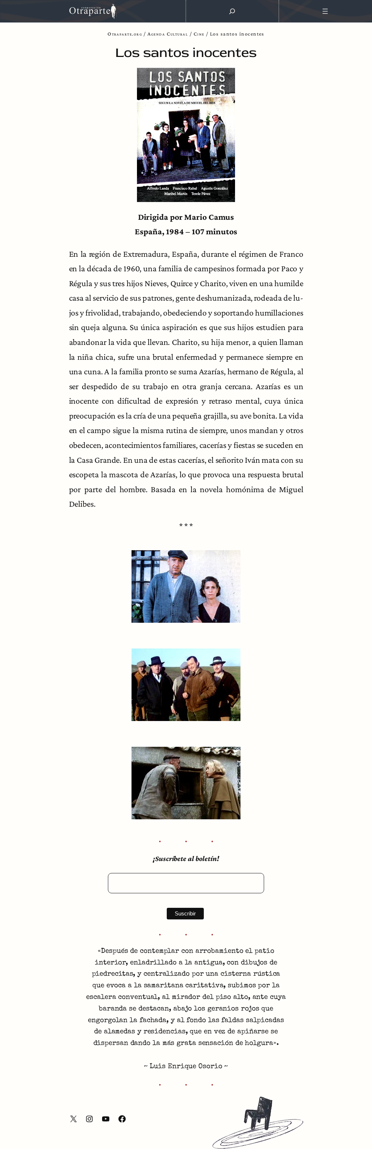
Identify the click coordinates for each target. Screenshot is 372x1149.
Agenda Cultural (167, 34)
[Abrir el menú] (325, 11)
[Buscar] (232, 11)
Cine (199, 34)
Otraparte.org (125, 34)
